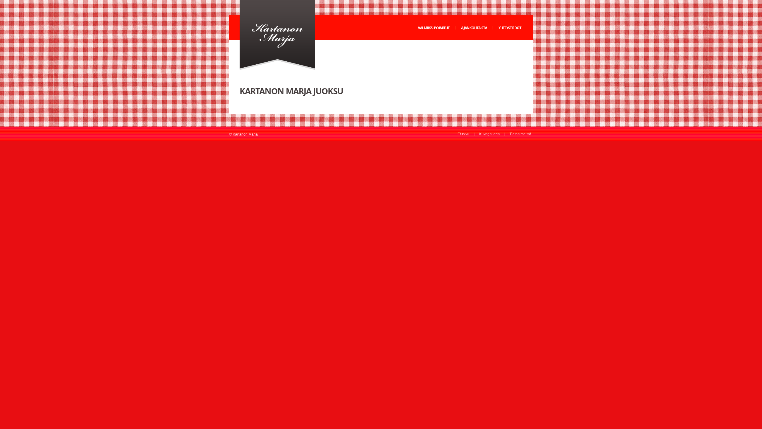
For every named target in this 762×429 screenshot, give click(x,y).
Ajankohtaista (474, 27)
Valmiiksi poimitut (433, 27)
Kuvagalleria (489, 134)
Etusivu (463, 134)
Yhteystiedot (510, 27)
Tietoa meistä (520, 134)
